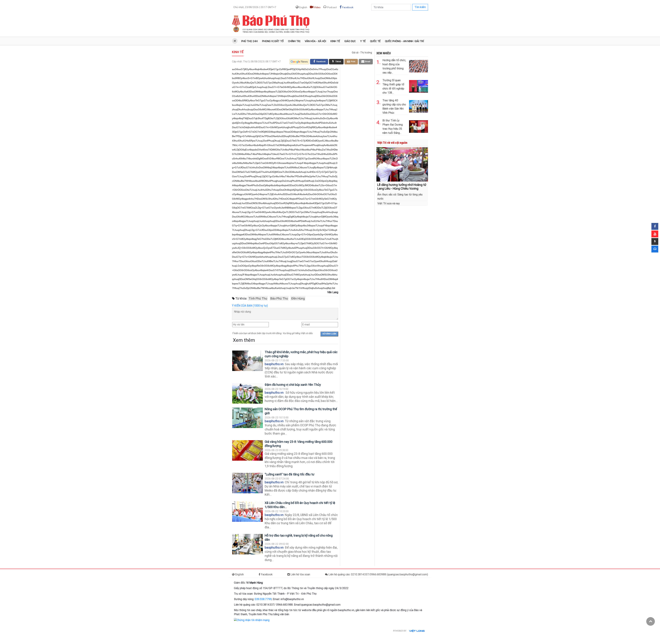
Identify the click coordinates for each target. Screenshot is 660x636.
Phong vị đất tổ (273, 41)
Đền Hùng (298, 298)
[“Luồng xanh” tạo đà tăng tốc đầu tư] (247, 483)
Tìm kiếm (420, 7)
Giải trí (419, 41)
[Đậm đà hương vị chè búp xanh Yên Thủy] (247, 393)
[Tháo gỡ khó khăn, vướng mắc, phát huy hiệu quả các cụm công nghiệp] (247, 361)
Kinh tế (335, 41)
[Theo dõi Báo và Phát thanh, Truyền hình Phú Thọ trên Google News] (299, 61)
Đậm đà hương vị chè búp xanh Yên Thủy (293, 384)
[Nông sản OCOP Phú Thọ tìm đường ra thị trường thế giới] (247, 418)
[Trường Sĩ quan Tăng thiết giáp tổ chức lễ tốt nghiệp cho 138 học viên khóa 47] (418, 85)
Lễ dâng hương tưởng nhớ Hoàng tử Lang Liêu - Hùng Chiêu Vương (401, 186)
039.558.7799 (263, 599)
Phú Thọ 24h (249, 41)
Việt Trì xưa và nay (388, 203)
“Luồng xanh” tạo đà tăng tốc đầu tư (289, 474)
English (303, 7)
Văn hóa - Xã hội (315, 41)
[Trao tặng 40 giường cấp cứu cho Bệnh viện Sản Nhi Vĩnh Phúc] (418, 105)
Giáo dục (350, 41)
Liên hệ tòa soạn (300, 574)
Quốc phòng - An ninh (399, 41)
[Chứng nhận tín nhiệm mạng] (252, 620)
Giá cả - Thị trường (362, 52)
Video (317, 7)
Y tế (363, 41)
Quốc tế (375, 41)
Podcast (332, 7)
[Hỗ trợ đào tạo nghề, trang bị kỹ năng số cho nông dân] (247, 544)
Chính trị (294, 41)
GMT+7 (254, 7)
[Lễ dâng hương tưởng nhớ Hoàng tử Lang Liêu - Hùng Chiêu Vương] (402, 164)
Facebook (347, 7)
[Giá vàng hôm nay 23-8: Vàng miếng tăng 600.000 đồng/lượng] (247, 450)
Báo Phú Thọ (279, 298)
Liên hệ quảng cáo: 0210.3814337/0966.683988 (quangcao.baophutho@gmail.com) (378, 574)
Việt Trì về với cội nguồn (392, 142)
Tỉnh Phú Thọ (258, 298)
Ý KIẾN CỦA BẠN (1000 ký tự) (250, 305)
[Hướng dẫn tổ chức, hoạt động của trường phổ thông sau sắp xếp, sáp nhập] (418, 65)
